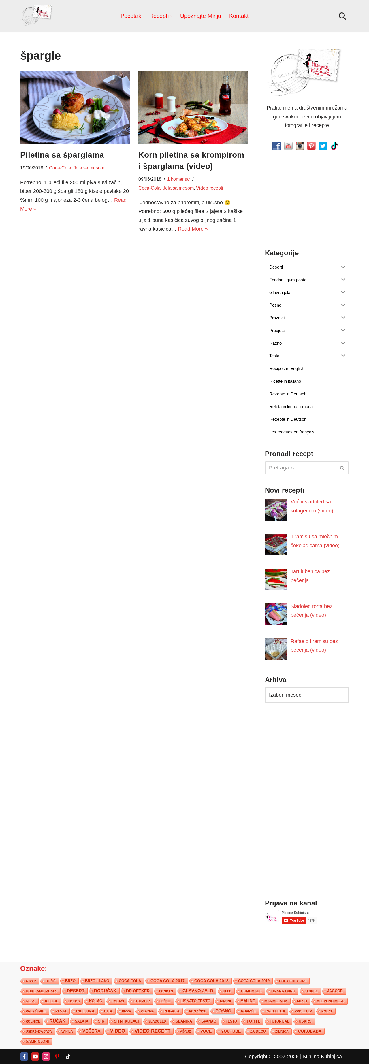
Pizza (126, 1011)
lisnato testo (195, 1001)
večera (91, 1031)
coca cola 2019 (254, 981)
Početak (131, 16)
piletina (85, 1011)
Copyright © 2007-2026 (272, 1056)
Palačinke (36, 1011)
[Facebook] (24, 1056)
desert (75, 990)
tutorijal (279, 1021)
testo (231, 1021)
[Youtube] (35, 1056)
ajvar (31, 981)
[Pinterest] (57, 1056)
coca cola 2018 (211, 981)
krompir (141, 1001)
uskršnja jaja (39, 1031)
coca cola (130, 981)
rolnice (33, 1021)
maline (247, 1001)
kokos (74, 1001)
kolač (95, 1001)
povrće (248, 1011)
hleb (227, 991)
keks (30, 1001)
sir (101, 1021)
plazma (147, 1011)
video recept (152, 1031)
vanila (67, 1031)
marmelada (275, 1001)
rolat (326, 1011)
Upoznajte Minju (200, 16)
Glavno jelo (197, 990)
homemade (251, 991)
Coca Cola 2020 (292, 981)
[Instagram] (46, 1056)
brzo (70, 981)
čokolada (309, 1031)
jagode (335, 991)
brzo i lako (97, 981)
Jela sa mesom (89, 167)
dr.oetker (138, 990)
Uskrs (305, 1021)
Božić (51, 981)
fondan (166, 991)
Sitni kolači (126, 1021)
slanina (184, 1021)
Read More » (193, 229)
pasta (61, 1011)
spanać (209, 1021)
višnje (185, 1031)
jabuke (311, 991)
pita (108, 1011)
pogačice (197, 1011)
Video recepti (209, 187)
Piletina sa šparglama (62, 154)
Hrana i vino (283, 991)
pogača (171, 1011)
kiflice (51, 1001)
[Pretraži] (342, 16)
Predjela (275, 1011)
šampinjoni (37, 1042)
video (117, 1031)
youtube (231, 1031)
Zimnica (282, 1031)
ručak (57, 1020)
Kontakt (239, 16)
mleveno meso (330, 1001)
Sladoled (157, 1021)
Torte (253, 1021)
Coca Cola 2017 (167, 980)
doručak (105, 990)
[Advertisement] (75, 262)
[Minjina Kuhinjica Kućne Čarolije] (37, 16)
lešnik (165, 1001)
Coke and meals (41, 991)
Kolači (118, 1001)
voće (206, 1031)
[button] (171, 16)
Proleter (303, 1011)
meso (302, 1001)
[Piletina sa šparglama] (75, 107)
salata (82, 1021)
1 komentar (178, 179)
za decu (258, 1031)
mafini (225, 1001)
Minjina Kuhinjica (322, 1056)
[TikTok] (68, 1056)
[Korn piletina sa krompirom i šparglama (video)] (193, 107)
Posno (223, 1011)
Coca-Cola (60, 167)
